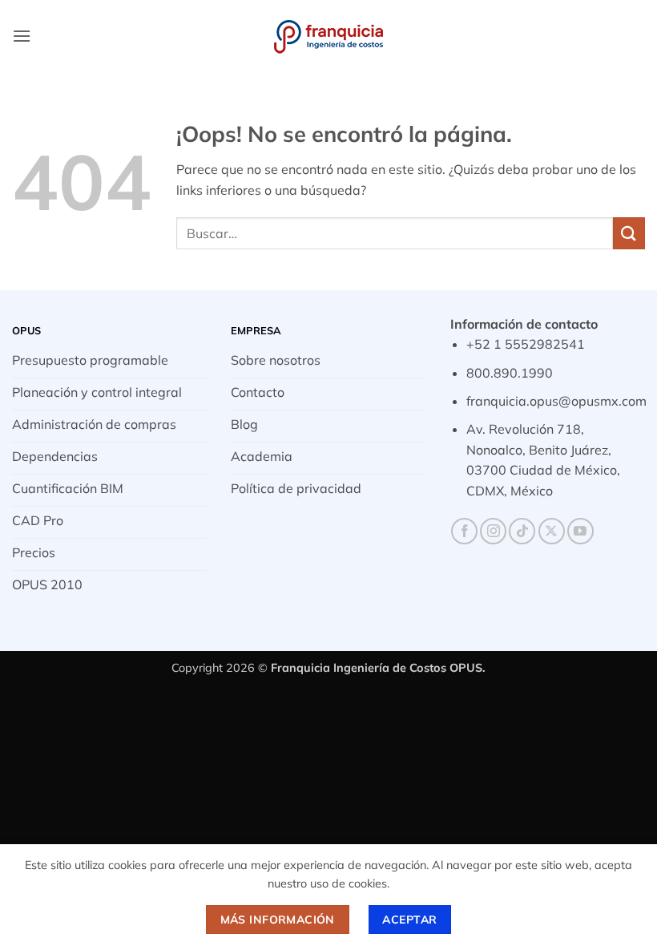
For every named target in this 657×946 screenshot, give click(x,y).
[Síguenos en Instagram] (493, 531)
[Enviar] (629, 233)
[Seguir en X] (551, 531)
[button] (21, 35)
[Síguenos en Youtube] (580, 531)
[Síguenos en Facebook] (464, 531)
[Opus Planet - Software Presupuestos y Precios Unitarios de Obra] (328, 36)
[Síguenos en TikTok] (522, 531)
